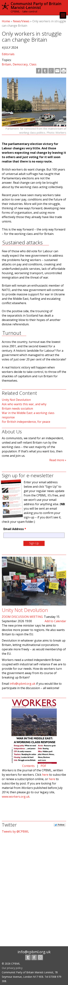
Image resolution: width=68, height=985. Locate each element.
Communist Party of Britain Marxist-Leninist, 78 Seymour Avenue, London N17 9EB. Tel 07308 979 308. (31, 977)
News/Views (21, 21)
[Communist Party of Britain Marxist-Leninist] (5, 8)
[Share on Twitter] (45, 70)
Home (6, 21)
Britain (6, 64)
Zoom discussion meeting (22, 617)
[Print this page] (63, 70)
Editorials (8, 54)
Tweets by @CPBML (15, 831)
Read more (56, 460)
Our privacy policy (12, 968)
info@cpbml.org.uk (22, 684)
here (45, 775)
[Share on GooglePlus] (51, 70)
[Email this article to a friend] (57, 70)
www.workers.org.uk (16, 797)
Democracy (20, 64)
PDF (43, 766)
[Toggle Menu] (63, 15)
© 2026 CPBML (11, 963)
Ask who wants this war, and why (24, 404)
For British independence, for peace (26, 422)
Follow (61, 824)
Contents (28, 766)
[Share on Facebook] (39, 70)
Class (32, 64)
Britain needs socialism (17, 409)
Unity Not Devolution (16, 400)
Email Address (14, 529)
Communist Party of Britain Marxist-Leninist (36, 5)
